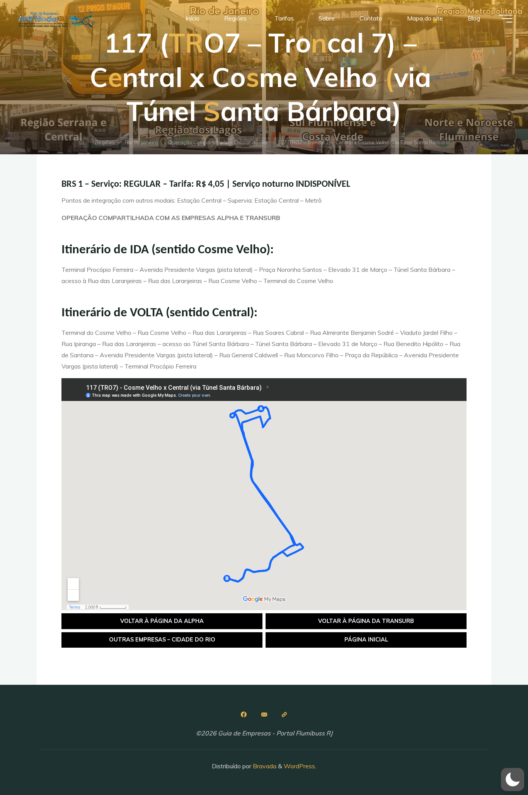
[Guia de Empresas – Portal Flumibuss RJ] (56, 18)
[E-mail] (264, 714)
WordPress (299, 766)
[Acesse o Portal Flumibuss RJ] (284, 714)
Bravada (263, 766)
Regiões (105, 142)
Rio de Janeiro (141, 142)
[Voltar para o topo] (498, 765)
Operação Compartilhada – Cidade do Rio (217, 142)
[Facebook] (243, 714)
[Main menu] (506, 18)
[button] (512, 779)
